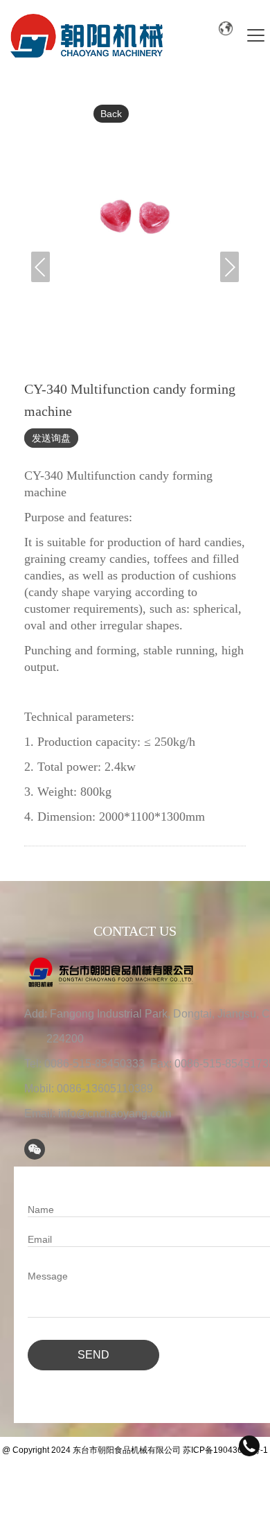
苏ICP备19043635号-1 (225, 1450)
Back (111, 113)
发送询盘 (51, 438)
